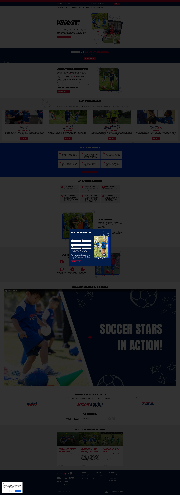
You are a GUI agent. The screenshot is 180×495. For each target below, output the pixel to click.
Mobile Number (75, 246)
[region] (12, 487)
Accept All (18, 491)
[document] (90, 247)
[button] (109, 230)
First (72, 239)
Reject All (12, 491)
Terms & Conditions (75, 258)
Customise (6, 491)
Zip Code (85, 246)
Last (82, 239)
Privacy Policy (82, 258)
